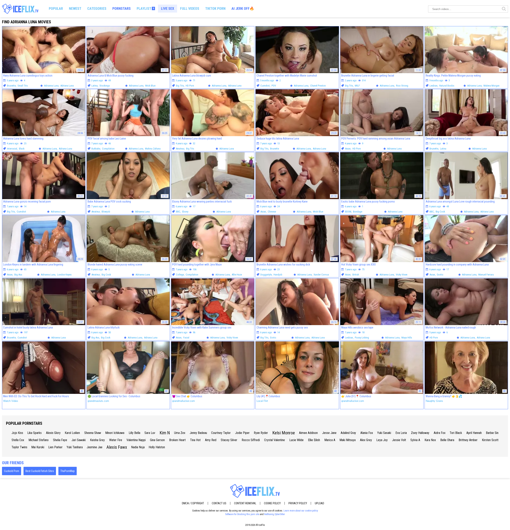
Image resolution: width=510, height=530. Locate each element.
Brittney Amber (468, 440)
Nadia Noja (138, 447)
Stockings (104, 85)
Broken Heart (177, 440)
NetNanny (269, 514)
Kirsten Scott (490, 440)
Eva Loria (401, 433)
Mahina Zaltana (153, 148)
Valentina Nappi (136, 440)
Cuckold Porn (11, 471)
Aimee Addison (308, 433)
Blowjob (106, 211)
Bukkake (95, 148)
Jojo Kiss (17, 433)
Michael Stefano (38, 440)
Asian (348, 148)
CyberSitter (280, 514)
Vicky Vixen (401, 274)
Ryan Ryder (261, 433)
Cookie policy (272, 503)
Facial (186, 337)
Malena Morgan (491, 85)
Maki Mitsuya (347, 440)
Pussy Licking (362, 337)
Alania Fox (366, 433)
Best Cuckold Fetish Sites (40, 471)
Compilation (108, 148)
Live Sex (167, 8)
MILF (357, 85)
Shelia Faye (60, 440)
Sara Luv (149, 433)
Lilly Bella (134, 433)
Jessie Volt (399, 440)
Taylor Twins (19, 447)
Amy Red (210, 440)
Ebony (185, 211)
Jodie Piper (242, 433)
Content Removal (245, 503)
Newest (75, 8)
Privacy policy (297, 503)
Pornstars (121, 8)
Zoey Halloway (420, 433)
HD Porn (190, 85)
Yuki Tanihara (75, 447)
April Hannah (474, 433)
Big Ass (18, 274)
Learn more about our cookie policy (300, 510)
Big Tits (180, 85)
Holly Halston (157, 447)
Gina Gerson (157, 440)
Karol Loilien (72, 433)
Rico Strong (402, 85)
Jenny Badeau (198, 433)
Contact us (219, 503)
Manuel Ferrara (486, 274)
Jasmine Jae (94, 447)
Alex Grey (366, 440)
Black (22, 148)
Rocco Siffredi (251, 440)
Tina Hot (195, 440)
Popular (56, 8)
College (180, 274)
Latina (94, 85)
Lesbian (433, 85)
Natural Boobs (446, 85)
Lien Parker (55, 447)
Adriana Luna (67, 85)
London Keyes (64, 274)
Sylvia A (415, 440)
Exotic (440, 274)
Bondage (357, 211)
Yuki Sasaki (384, 433)
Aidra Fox (439, 433)
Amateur (180, 148)
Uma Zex (179, 433)
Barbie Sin (492, 433)
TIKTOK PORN (215, 8)
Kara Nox (430, 440)
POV (274, 85)
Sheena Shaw (92, 433)
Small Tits (23, 85)
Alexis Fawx (116, 447)
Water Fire (115, 440)
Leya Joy (382, 440)
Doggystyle (266, 274)
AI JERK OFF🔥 (242, 8)
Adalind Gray (348, 433)
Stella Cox (18, 440)
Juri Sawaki (79, 440)
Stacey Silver (229, 440)
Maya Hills (406, 337)
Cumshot (265, 85)
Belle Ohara (447, 440)
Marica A (329, 440)
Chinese (272, 211)
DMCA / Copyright (193, 503)
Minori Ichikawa (114, 433)
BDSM (348, 211)
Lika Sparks (34, 433)
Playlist (145, 8)
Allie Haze (237, 274)
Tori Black (456, 433)
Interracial (12, 148)
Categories (96, 8)
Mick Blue (150, 85)
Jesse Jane (329, 433)
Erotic (273, 337)
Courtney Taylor (221, 433)
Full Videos (189, 8)
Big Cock (440, 211)
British (355, 274)
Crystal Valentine (274, 440)
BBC (178, 211)
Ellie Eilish (314, 440)
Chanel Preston (318, 85)
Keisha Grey (97, 440)
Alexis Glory (53, 433)
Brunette (11, 85)
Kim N (165, 432)
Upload (319, 503)
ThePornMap (67, 471)
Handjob (278, 274)
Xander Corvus (321, 274)
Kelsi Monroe (283, 432)
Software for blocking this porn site (242, 514)
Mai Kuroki (37, 447)
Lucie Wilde (296, 440)
